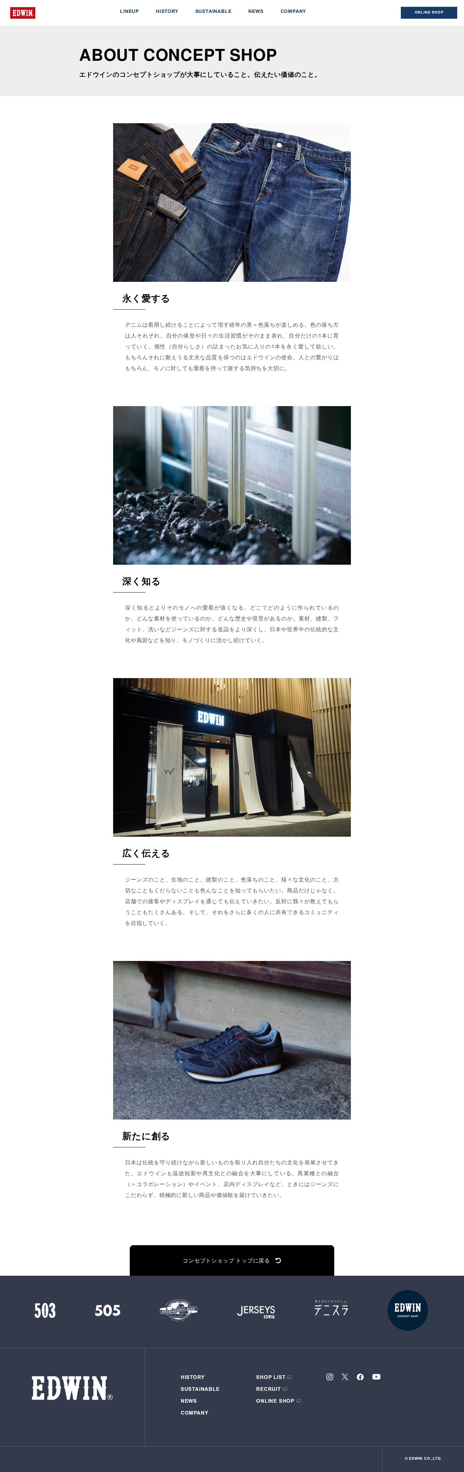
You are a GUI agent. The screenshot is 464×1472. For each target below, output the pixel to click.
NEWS (255, 12)
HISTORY (167, 12)
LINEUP (129, 12)
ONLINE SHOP (275, 1401)
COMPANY (293, 12)
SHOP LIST (270, 1377)
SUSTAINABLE (213, 12)
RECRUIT (268, 1389)
